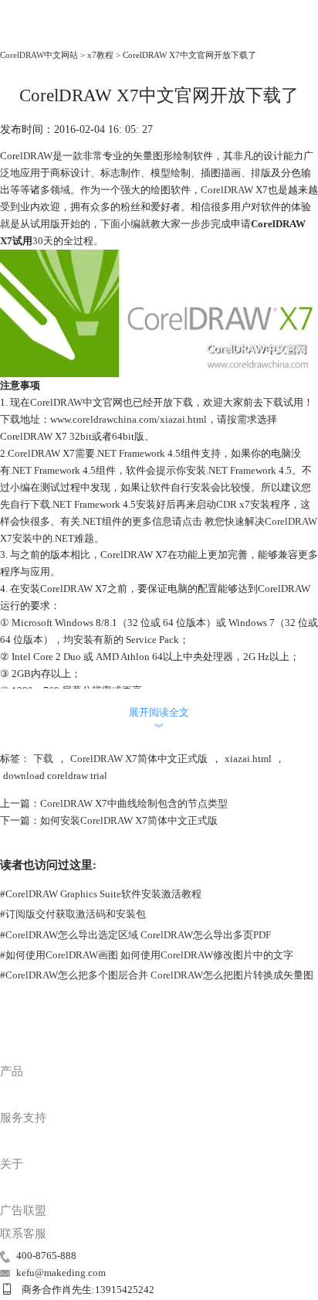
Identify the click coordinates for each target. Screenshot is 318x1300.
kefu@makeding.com (61, 1272)
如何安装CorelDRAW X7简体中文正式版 (129, 820)
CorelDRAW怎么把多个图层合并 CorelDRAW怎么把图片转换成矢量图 (156, 975)
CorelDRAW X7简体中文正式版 (139, 758)
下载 (43, 758)
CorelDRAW (32, 34)
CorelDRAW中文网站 (39, 55)
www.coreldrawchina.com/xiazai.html (128, 419)
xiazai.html (248, 758)
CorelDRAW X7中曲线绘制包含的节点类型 (134, 803)
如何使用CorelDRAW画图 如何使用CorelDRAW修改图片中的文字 (146, 955)
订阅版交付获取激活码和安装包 (73, 914)
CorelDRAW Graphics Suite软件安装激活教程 (100, 894)
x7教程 (100, 55)
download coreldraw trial (55, 775)
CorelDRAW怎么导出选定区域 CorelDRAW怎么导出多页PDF (135, 935)
